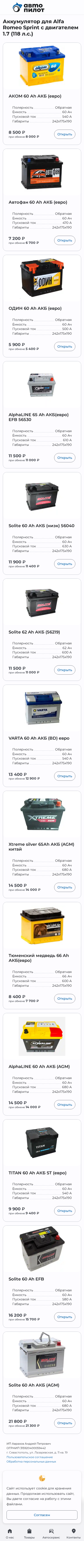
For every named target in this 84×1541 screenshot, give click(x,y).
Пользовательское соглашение (30, 1457)
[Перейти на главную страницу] (42, 7)
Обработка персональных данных (31, 1461)
